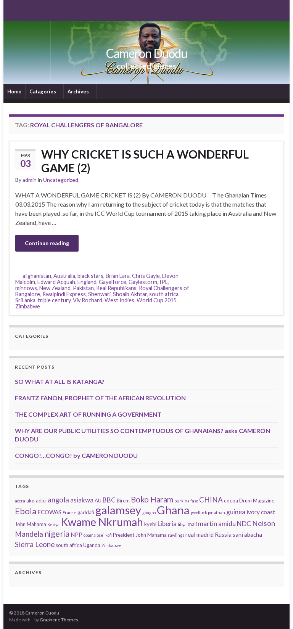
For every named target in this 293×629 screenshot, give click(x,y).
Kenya (53, 524)
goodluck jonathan (208, 512)
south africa (164, 294)
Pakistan (83, 288)
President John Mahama (140, 535)
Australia (64, 276)
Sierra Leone (35, 544)
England (87, 282)
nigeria (56, 533)
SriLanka (25, 300)
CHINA (211, 499)
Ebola (25, 511)
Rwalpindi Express (64, 294)
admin (30, 180)
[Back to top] (275, 611)
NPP (76, 534)
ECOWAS (49, 512)
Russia (223, 534)
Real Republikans (116, 288)
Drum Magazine (256, 500)
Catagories (43, 91)
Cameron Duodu (146, 53)
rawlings (176, 535)
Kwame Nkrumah (102, 521)
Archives (79, 91)
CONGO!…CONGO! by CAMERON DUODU (76, 455)
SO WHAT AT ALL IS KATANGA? (60, 381)
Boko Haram (152, 499)
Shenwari (99, 294)
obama (90, 535)
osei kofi (104, 535)
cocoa (231, 500)
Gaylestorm (143, 282)
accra (20, 500)
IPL (163, 282)
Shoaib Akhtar (130, 294)
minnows (26, 288)
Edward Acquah (56, 282)
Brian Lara (118, 276)
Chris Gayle (146, 276)
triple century (54, 300)
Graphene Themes (59, 620)
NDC (244, 524)
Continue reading (47, 243)
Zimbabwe (27, 306)
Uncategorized (60, 180)
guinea (235, 512)
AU (98, 500)
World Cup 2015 (157, 300)
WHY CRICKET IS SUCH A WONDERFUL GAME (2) (145, 161)
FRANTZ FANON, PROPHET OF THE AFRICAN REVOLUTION (100, 397)
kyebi (150, 524)
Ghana (173, 510)
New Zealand (55, 288)
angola (58, 499)
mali (192, 524)
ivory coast (260, 512)
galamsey (118, 510)
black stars (90, 276)
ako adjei (36, 500)
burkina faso (186, 500)
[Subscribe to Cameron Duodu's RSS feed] (12, 9)
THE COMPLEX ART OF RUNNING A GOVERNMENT (88, 414)
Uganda (91, 545)
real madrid (199, 534)
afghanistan (37, 276)
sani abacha (247, 534)
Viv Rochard (87, 300)
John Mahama (30, 524)
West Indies (119, 300)
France (69, 512)
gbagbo (149, 512)
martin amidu (217, 524)
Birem (123, 500)
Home (14, 91)
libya (182, 524)
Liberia (167, 524)
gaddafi (85, 512)
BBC (109, 500)
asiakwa (81, 500)
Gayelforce (112, 282)
